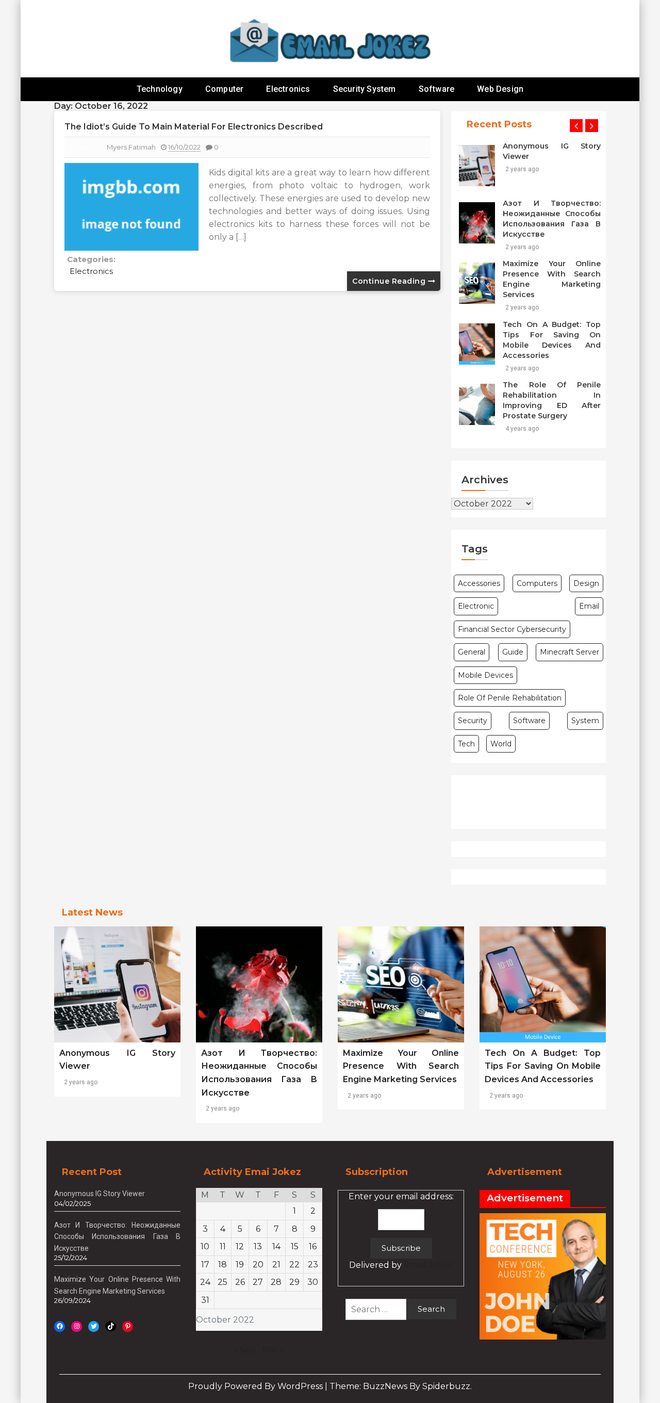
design (586, 583)
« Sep (245, 1350)
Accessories (479, 583)
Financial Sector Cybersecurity (512, 629)
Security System (364, 89)
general (471, 652)
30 (312, 1282)
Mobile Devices (485, 675)
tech (466, 743)
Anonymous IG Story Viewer (552, 151)
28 (276, 1282)
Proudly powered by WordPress (256, 1386)
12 (240, 1246)
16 (313, 1246)
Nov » (273, 1350)
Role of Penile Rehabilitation (510, 698)
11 (223, 1246)
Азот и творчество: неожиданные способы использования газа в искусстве (552, 219)
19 (240, 1264)
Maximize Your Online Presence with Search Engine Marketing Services (552, 279)
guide (512, 652)
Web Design (500, 89)
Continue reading (390, 281)
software (529, 720)
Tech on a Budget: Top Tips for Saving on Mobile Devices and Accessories (552, 340)
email (589, 606)
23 (313, 1264)
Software (437, 89)
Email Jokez (428, 1265)
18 (222, 1264)
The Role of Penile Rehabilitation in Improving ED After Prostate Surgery (552, 400)
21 (276, 1264)
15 (295, 1246)
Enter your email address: (401, 1231)
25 (222, 1282)
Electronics (288, 89)
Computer (224, 89)
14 (276, 1246)
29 (294, 1282)
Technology (160, 89)
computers (537, 583)
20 (258, 1264)
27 (258, 1282)
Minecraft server (569, 652)
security (472, 720)
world (501, 743)
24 (205, 1282)
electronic (476, 606)
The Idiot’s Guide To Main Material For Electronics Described (193, 127)
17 (205, 1264)
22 (294, 1264)
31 (205, 1300)
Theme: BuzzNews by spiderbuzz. (400, 1386)
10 (205, 1246)
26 (240, 1282)
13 (258, 1246)
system (585, 720)
